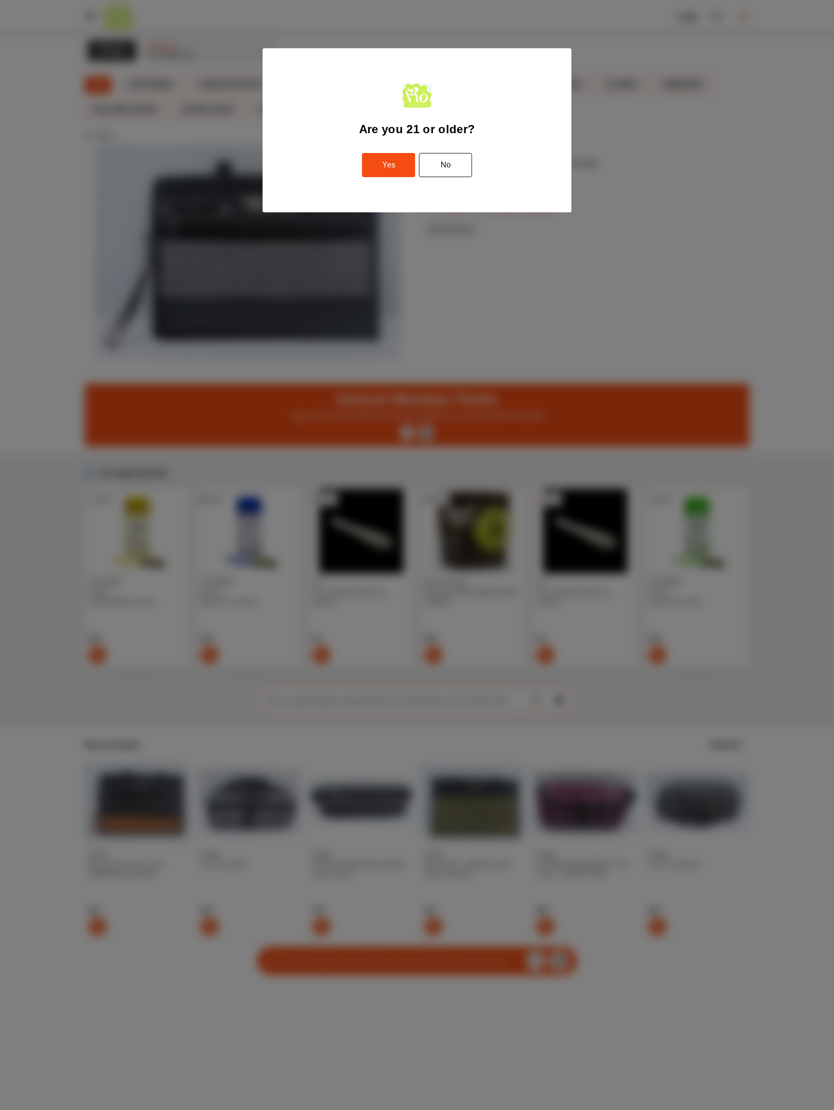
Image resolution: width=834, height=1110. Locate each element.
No (446, 165)
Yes (388, 165)
